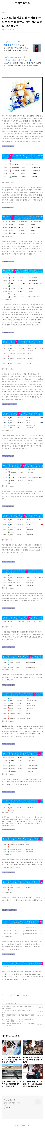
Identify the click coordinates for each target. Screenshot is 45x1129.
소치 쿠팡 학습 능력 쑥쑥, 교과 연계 (18, 60)
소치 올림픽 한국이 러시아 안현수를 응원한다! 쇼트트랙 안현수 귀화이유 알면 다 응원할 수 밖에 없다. (18, 1020)
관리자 (29, 1125)
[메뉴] (3, 3)
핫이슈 (4, 1003)
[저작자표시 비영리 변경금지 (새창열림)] (25, 996)
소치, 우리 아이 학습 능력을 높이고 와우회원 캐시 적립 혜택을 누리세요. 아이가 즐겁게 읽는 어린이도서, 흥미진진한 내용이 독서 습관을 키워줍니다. (22, 64)
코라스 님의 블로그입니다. (12, 1103)
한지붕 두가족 (22, 3)
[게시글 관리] (11, 995)
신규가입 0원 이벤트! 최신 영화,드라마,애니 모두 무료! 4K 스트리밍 (16, 49)
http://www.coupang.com (13, 57)
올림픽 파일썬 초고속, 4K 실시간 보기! (15, 45)
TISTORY (22, 1125)
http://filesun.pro (10, 42)
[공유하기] (8, 995)
